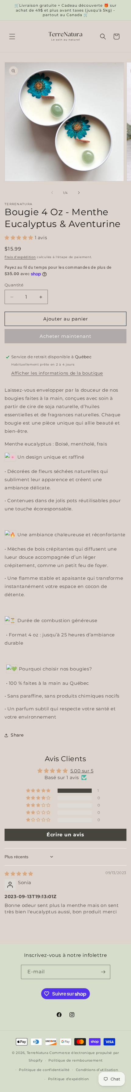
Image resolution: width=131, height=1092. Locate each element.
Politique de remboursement (75, 1060)
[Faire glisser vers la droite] (79, 192)
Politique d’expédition (68, 1079)
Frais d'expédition (20, 257)
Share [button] (17, 735)
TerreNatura (37, 1053)
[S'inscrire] (103, 972)
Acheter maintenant (65, 336)
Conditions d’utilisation (97, 1070)
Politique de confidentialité (44, 1070)
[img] (19, 874)
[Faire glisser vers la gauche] (52, 192)
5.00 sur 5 (82, 771)
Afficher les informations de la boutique (57, 373)
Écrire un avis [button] (65, 835)
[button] (12, 36)
